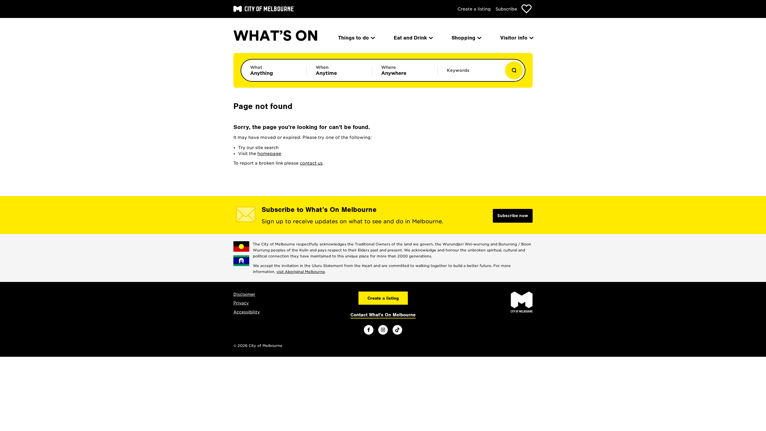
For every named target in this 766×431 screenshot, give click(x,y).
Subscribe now (512, 215)
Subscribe (506, 9)
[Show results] (514, 70)
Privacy (241, 303)
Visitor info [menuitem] (514, 37)
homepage (269, 153)
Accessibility (246, 312)
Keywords (458, 70)
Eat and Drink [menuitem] (410, 37)
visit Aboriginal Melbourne (300, 271)
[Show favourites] (526, 9)
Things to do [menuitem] (353, 37)
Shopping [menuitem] (463, 37)
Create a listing (474, 9)
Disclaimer (244, 294)
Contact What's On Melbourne (383, 315)
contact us (311, 163)
